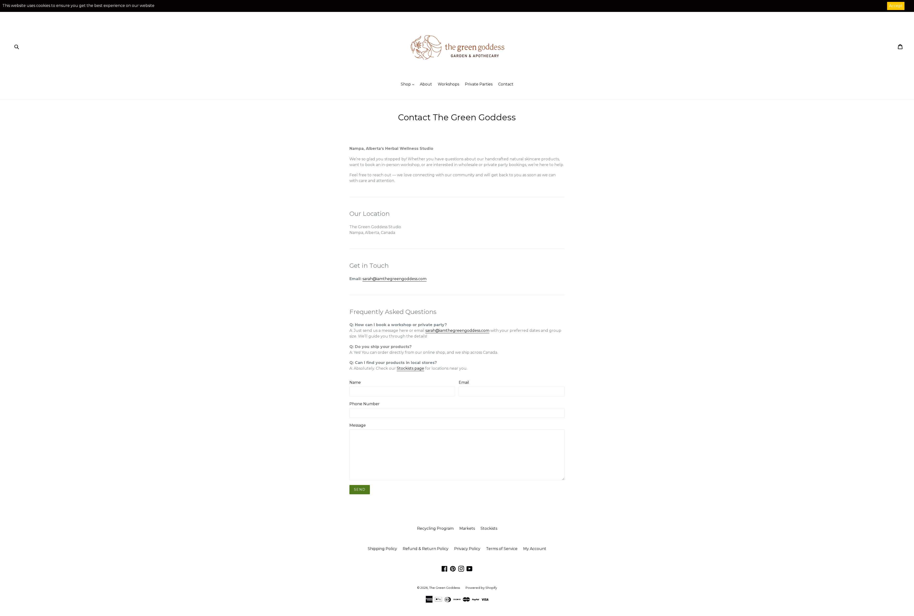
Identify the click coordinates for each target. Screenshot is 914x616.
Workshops (448, 84)
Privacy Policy (467, 548)
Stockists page (410, 368)
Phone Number (364, 404)
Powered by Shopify (481, 588)
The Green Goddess (444, 588)
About (426, 84)
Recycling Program (435, 528)
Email (464, 382)
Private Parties (478, 84)
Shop (406, 84)
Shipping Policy (382, 548)
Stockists (489, 528)
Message (357, 425)
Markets (467, 528)
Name (355, 382)
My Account (534, 548)
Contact (505, 84)
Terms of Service (501, 548)
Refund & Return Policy (425, 548)
